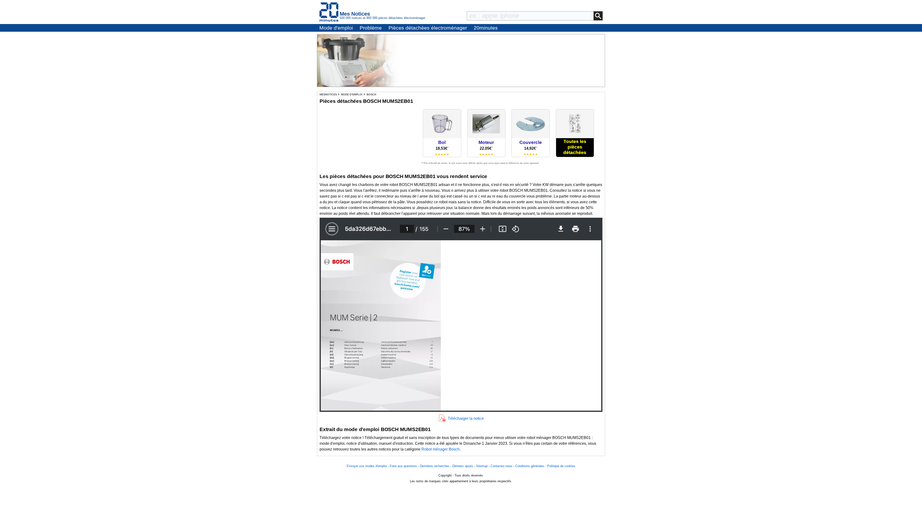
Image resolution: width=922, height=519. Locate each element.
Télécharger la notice (466, 418)
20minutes (486, 28)
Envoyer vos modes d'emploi (367, 466)
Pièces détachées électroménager (427, 28)
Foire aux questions (403, 466)
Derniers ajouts (462, 466)
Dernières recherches (434, 466)
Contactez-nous (501, 466)
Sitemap (482, 466)
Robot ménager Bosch (440, 449)
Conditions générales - (531, 466)
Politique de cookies (561, 466)
